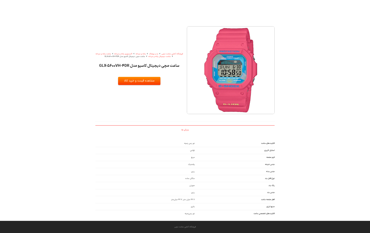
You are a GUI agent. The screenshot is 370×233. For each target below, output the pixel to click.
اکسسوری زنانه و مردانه (123, 53)
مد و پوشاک (153, 53)
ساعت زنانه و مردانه (103, 53)
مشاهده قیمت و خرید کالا (139, 81)
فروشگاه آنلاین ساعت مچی (172, 53)
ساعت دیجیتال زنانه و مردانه (159, 56)
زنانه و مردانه (141, 53)
